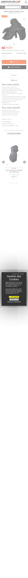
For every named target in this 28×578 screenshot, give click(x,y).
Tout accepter (14, 296)
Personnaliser (14, 299)
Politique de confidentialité (14, 301)
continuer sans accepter (18, 274)
